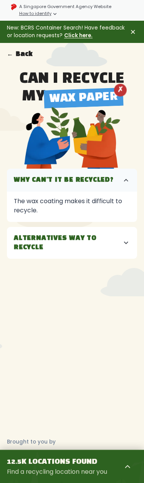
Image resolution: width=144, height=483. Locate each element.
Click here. (78, 35)
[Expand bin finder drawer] (127, 466)
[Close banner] (133, 32)
